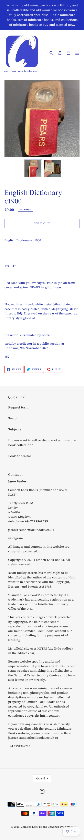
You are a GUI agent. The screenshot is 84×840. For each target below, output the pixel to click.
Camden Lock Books (34, 826)
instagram (15, 538)
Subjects (14, 429)
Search (13, 418)
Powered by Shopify (60, 826)
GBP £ (40, 778)
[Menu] (77, 52)
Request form (18, 407)
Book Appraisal (19, 456)
